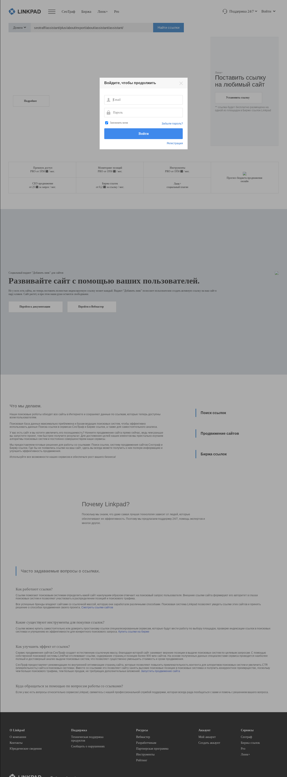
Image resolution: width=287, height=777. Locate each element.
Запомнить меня (119, 122)
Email (108, 99)
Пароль (108, 112)
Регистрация (175, 143)
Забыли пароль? (172, 123)
